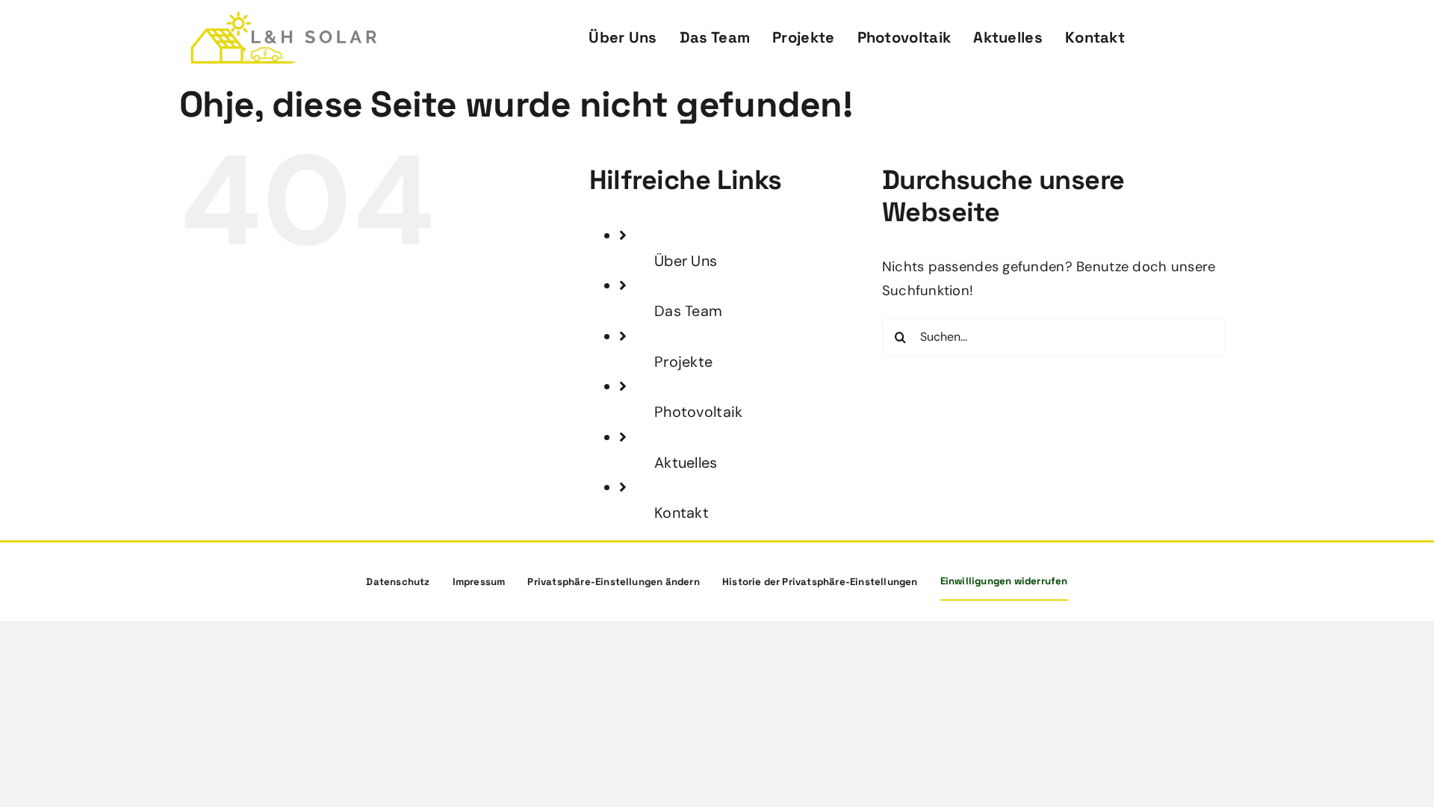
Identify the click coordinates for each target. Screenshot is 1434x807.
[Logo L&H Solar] (283, 18)
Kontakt (681, 512)
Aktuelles (685, 462)
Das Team (688, 311)
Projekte (683, 361)
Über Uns (685, 260)
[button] (613, 582)
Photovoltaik (698, 411)
